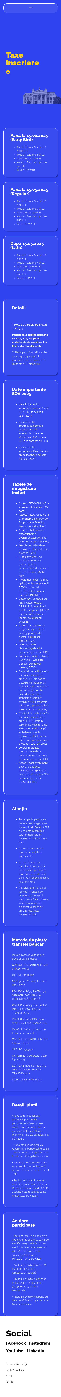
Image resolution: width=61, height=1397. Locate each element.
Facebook (16, 1343)
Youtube (14, 1350)
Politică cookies (15, 1370)
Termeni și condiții (16, 1364)
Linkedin (35, 1350)
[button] (30, 8)
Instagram (39, 1343)
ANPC (9, 1376)
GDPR (9, 1382)
